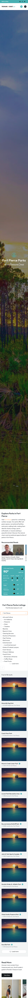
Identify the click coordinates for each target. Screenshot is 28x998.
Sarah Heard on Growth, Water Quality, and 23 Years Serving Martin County (12, 558)
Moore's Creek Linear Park (10, 763)
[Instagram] (22, 1)
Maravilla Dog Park (8, 703)
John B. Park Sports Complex (10, 854)
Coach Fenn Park (7, 733)
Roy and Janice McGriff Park (10, 824)
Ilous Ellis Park (6, 944)
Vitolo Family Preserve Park (10, 914)
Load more (15, 951)
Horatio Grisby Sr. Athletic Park (11, 884)
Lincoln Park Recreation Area (11, 794)
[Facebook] (20, 1)
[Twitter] (25, 1)
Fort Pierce (8, 519)
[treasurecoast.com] (25, 6)
